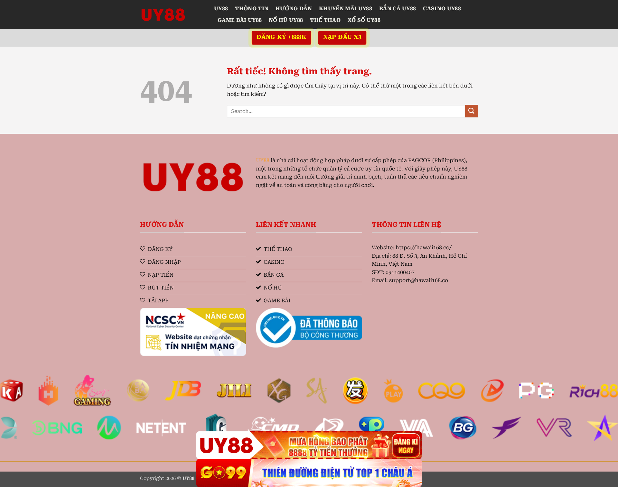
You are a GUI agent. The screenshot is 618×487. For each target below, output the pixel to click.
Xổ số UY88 (364, 20)
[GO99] (309, 473)
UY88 (221, 8)
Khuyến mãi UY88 (345, 8)
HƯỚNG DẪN (294, 8)
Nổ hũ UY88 (286, 20)
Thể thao (325, 20)
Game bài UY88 (240, 20)
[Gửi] (471, 111)
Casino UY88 (442, 8)
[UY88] (172, 14)
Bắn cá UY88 (397, 8)
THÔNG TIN (251, 8)
